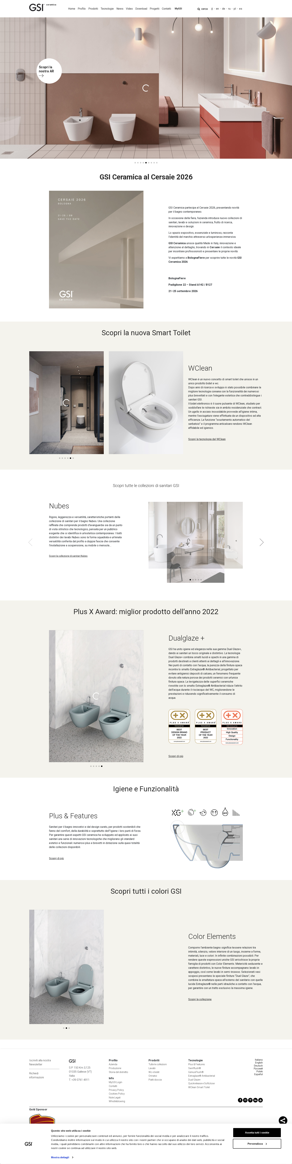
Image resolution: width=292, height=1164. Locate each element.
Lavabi (152, 1068)
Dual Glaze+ (194, 1079)
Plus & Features (196, 1064)
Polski (260, 1071)
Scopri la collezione (200, 999)
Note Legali (114, 1097)
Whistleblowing (117, 1101)
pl (235, 8)
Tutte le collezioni (158, 1064)
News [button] (119, 8)
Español (258, 1074)
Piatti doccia (155, 1079)
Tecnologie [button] (107, 8)
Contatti (113, 1086)
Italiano (259, 1059)
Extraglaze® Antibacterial (201, 1075)
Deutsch (258, 1065)
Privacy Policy (116, 1090)
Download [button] (141, 8)
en (217, 8)
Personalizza (255, 1143)
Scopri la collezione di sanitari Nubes (68, 556)
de (223, 8)
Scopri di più (175, 756)
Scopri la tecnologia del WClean (207, 439)
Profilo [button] (82, 8)
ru (229, 8)
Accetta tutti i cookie (257, 1132)
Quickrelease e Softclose (201, 1083)
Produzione (115, 1068)
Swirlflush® (194, 1068)
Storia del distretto (118, 1072)
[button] (135, 162)
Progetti (154, 8)
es (240, 8)
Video (129, 8)
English (259, 1062)
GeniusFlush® (196, 1072)
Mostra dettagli (60, 1157)
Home (71, 8)
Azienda (113, 1064)
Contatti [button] (166, 8)
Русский (258, 1068)
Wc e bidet (154, 1072)
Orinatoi (153, 1075)
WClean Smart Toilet (199, 1087)
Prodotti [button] (93, 8)
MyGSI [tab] (178, 8)
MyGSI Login (115, 1082)
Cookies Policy (117, 1093)
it (212, 8)
